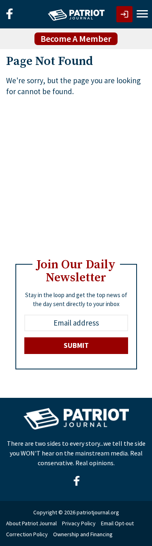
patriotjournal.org (98, 512)
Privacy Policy (79, 523)
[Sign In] (124, 14)
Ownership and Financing (83, 534)
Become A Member (76, 38)
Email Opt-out (117, 523)
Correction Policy (27, 534)
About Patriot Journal (31, 523)
